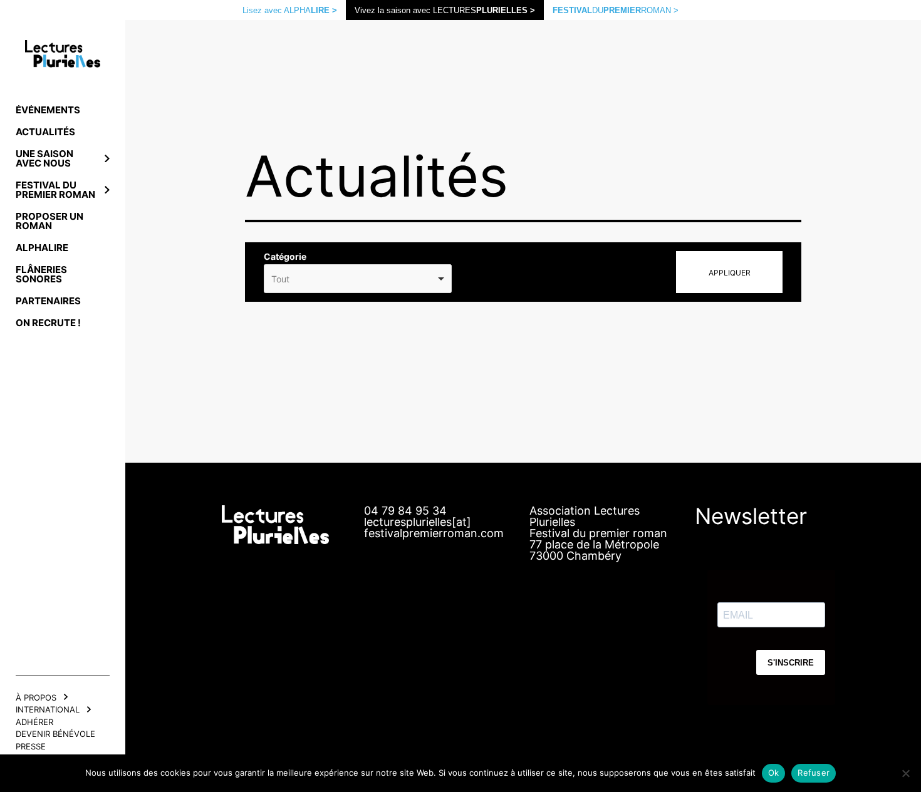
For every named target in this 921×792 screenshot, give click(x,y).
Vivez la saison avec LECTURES (445, 10)
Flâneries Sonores (41, 274)
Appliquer (730, 272)
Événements (48, 110)
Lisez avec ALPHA (289, 10)
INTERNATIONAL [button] (48, 709)
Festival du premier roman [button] (55, 189)
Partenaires (48, 301)
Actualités (45, 131)
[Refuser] (905, 773)
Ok (773, 773)
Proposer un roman (49, 221)
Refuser (814, 773)
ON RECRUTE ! (48, 322)
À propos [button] (36, 697)
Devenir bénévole (55, 734)
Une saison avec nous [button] (44, 158)
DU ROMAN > (616, 10)
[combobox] (358, 278)
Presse (31, 746)
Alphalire (42, 247)
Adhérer (34, 722)
